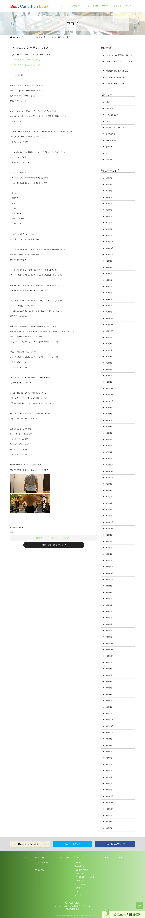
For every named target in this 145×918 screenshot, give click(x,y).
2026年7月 (109, 178)
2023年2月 (109, 382)
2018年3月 (109, 701)
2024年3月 (109, 299)
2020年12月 (110, 522)
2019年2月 (109, 631)
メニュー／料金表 (91, 6)
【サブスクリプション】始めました (118, 77)
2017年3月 (109, 777)
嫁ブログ (109, 147)
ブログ (105, 6)
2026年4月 (109, 184)
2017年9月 (109, 739)
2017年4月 (109, 771)
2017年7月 (109, 752)
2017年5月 (109, 764)
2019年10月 (110, 579)
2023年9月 (109, 337)
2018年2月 (109, 707)
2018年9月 (109, 662)
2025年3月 (109, 229)
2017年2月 (109, 783)
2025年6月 (109, 210)
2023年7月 (109, 350)
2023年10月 (110, 331)
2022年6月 (109, 427)
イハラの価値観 (34, 37)
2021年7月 (109, 497)
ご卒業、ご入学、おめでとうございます (118, 63)
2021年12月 (110, 465)
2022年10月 (110, 401)
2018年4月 (109, 694)
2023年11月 (110, 325)
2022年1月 (109, 458)
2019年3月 (109, 624)
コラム (108, 153)
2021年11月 (110, 471)
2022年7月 (109, 420)
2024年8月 (109, 267)
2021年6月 (109, 503)
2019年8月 (109, 592)
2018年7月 (109, 675)
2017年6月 (109, 758)
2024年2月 (109, 305)
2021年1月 (109, 516)
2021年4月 (109, 509)
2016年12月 (110, 796)
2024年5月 (109, 286)
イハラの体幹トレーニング (115, 128)
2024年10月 (110, 254)
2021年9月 (109, 484)
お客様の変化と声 (112, 115)
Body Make (109, 108)
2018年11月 (110, 650)
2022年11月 (110, 395)
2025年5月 (109, 216)
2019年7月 (109, 599)
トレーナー (38, 866)
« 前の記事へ (39, 538)
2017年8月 (109, 745)
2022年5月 (109, 433)
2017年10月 (110, 732)
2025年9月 (109, 197)
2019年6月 (109, 605)
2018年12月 (110, 643)
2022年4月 (109, 439)
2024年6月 (109, 280)
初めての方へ (76, 6)
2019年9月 (109, 586)
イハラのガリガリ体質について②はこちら (25, 65)
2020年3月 (109, 548)
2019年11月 (110, 573)
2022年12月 (110, 388)
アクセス (103, 862)
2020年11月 (110, 529)
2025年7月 (109, 203)
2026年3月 (109, 191)
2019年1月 (109, 637)
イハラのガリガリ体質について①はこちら (25, 60)
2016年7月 (109, 828)
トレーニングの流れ (41, 862)
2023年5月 (109, 363)
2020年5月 (109, 535)
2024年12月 (110, 242)
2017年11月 (110, 726)
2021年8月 (109, 490)
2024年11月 (110, 248)
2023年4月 (109, 369)
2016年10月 (110, 809)
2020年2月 (109, 554)
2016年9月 (109, 815)
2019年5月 (109, 611)
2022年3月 (109, 446)
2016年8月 (109, 822)
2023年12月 (110, 318)
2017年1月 (109, 790)
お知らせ (109, 102)
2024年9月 (109, 261)
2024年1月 (109, 312)
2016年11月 (110, 803)
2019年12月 (110, 567)
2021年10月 (110, 478)
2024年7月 (109, 274)
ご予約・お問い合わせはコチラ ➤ (53, 545)
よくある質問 (39, 869)
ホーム (63, 6)
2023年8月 (109, 344)
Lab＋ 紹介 (117, 6)
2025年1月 (109, 235)
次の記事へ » (68, 538)
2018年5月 (109, 688)
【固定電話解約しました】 (115, 83)
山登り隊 (109, 159)
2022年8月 (109, 414)
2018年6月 (109, 681)
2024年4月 (109, 293)
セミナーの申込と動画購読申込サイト (119, 55)
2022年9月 (109, 407)
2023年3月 (109, 376)
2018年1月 (109, 713)
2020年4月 (109, 541)
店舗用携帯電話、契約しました (117, 71)
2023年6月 (109, 356)
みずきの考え (110, 134)
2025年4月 (109, 223)
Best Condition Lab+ (72, 903)
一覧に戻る (54, 538)
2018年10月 (110, 656)
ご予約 (128, 6)
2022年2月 (109, 452)
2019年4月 (109, 618)
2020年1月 (109, 560)
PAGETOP (139, 906)
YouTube (108, 121)
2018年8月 (109, 669)
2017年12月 (110, 720)
